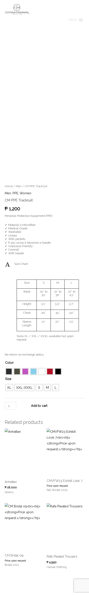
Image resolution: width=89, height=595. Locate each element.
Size (8, 379)
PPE (15, 193)
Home (9, 186)
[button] (72, 20)
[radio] (9, 371)
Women (25, 193)
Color (9, 362)
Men (18, 186)
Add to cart (39, 405)
